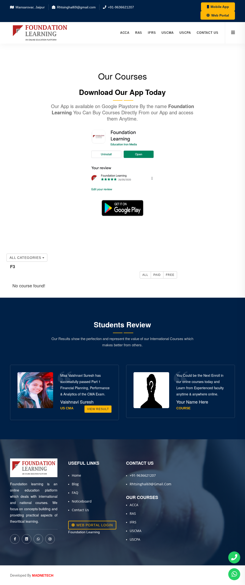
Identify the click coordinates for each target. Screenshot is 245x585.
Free (170, 275)
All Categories (26, 258)
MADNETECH (42, 575)
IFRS (152, 33)
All (145, 275)
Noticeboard (82, 501)
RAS (138, 33)
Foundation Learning (84, 532)
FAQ (75, 492)
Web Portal (219, 15)
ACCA (124, 33)
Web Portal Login (94, 525)
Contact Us (80, 510)
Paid (157, 275)
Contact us (207, 33)
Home (76, 475)
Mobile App (219, 7)
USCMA (167, 33)
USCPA (185, 33)
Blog (75, 484)
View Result (98, 409)
